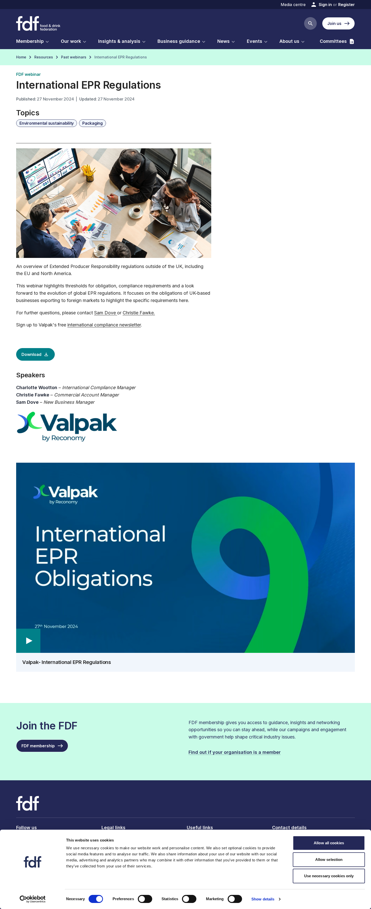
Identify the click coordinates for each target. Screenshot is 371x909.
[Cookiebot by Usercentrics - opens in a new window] (33, 899)
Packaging (92, 123)
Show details (262, 899)
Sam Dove (105, 312)
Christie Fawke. (139, 312)
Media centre (293, 4)
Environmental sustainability (46, 123)
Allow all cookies (329, 843)
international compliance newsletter (104, 324)
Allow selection (329, 859)
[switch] (145, 899)
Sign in (325, 4)
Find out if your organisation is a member (235, 752)
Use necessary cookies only (329, 876)
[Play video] (185, 558)
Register (346, 4)
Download (31, 354)
